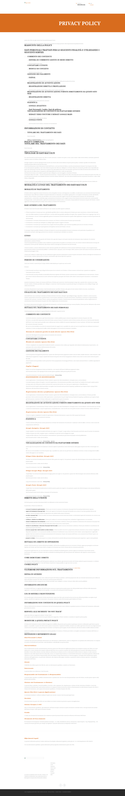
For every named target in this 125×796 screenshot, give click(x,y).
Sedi (51, 774)
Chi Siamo (52, 763)
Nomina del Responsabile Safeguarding (87, 763)
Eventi (52, 771)
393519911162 (81, 4)
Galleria (52, 769)
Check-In (52, 766)
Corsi (51, 764)
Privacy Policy (58, 375)
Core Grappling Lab (29, 791)
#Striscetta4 (79, 766)
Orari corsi (53, 768)
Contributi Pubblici (66, 791)
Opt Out (53, 441)
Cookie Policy (77, 568)
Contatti (91, 4)
